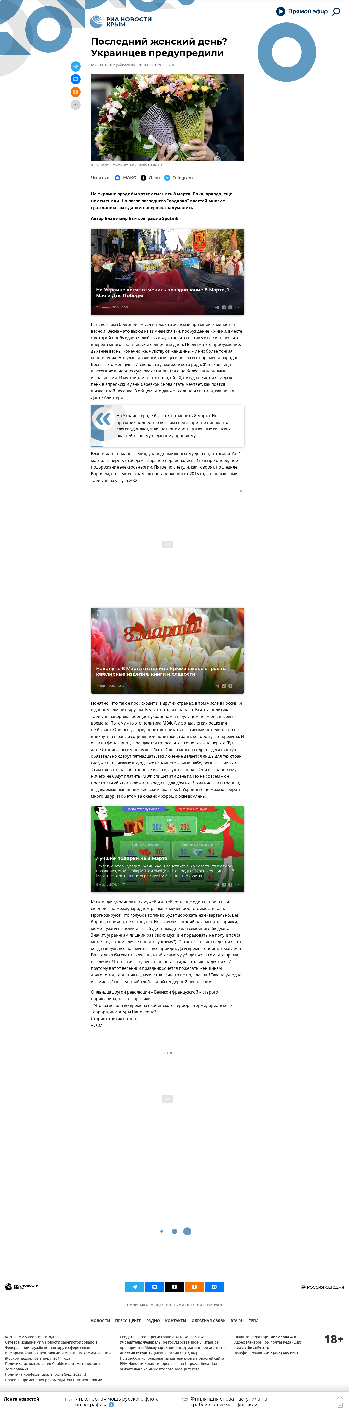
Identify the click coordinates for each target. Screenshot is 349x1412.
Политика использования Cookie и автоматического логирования (52, 1366)
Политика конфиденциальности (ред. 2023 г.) (45, 1375)
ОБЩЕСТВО (160, 1306)
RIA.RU (237, 1321)
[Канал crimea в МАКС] (214, 1287)
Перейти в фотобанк (149, 165)
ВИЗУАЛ (214, 1306)
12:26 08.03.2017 (103, 65)
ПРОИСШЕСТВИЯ (189, 1306)
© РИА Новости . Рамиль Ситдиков (112, 165)
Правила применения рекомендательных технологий (53, 1380)
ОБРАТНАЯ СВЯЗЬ (209, 1321)
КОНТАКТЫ (176, 1321)
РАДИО (153, 1321)
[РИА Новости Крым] (121, 21)
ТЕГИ (253, 1321)
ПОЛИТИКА (137, 1306)
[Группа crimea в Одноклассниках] (194, 1287)
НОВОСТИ (100, 1321)
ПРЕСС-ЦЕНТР (128, 1321)
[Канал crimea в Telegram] (134, 1287)
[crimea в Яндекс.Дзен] (174, 1287)
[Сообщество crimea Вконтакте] (154, 1287)
